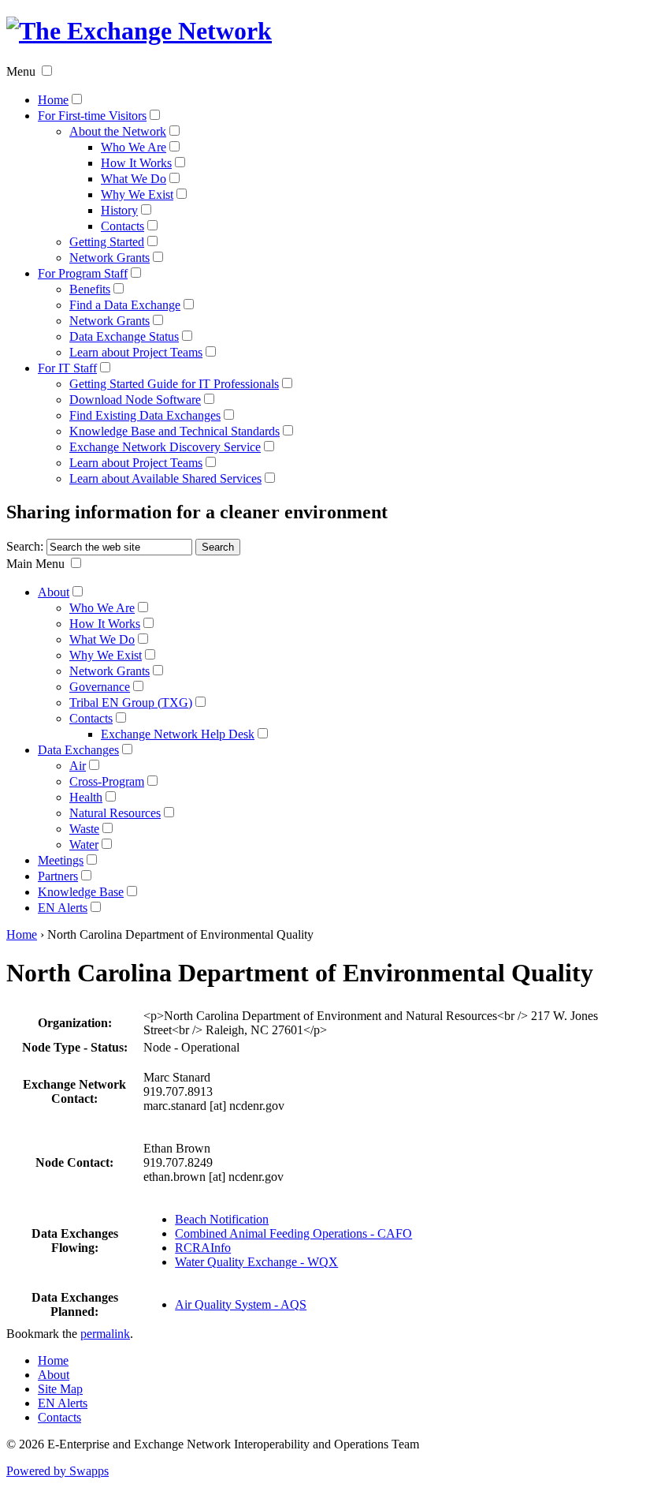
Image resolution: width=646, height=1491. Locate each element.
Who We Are (133, 147)
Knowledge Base (81, 892)
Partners (58, 876)
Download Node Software (135, 399)
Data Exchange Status (124, 336)
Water (83, 844)
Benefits (89, 289)
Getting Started (106, 241)
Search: (24, 546)
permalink (105, 1333)
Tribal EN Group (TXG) (130, 702)
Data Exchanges (78, 750)
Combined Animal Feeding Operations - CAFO (293, 1233)
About (53, 592)
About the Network (117, 131)
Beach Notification (222, 1219)
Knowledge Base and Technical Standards (174, 431)
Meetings (61, 860)
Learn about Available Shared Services (165, 478)
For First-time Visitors (92, 115)
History (119, 210)
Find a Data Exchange (124, 305)
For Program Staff (83, 273)
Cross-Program (106, 781)
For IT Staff (67, 368)
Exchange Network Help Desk (177, 734)
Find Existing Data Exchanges (145, 415)
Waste (84, 828)
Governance (99, 686)
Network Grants (109, 257)
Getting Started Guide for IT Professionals (174, 383)
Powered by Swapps (57, 1471)
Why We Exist (137, 194)
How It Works (136, 163)
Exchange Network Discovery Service (165, 447)
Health (85, 797)
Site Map (60, 1389)
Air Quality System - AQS (240, 1304)
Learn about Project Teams (135, 352)
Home (53, 99)
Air (77, 765)
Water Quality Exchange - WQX (256, 1262)
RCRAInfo (203, 1247)
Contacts (122, 226)
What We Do (133, 178)
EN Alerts (62, 907)
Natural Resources (115, 813)
